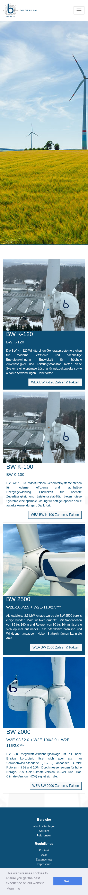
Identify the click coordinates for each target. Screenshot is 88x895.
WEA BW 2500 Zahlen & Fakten (56, 647)
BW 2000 (18, 731)
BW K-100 (19, 466)
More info (13, 888)
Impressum (44, 864)
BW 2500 (18, 599)
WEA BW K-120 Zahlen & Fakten (55, 382)
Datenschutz (44, 859)
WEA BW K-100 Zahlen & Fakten (55, 514)
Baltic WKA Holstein (29, 10)
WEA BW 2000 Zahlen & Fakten (55, 785)
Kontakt (44, 850)
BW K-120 (19, 334)
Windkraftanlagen (44, 826)
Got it (68, 881)
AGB (44, 854)
